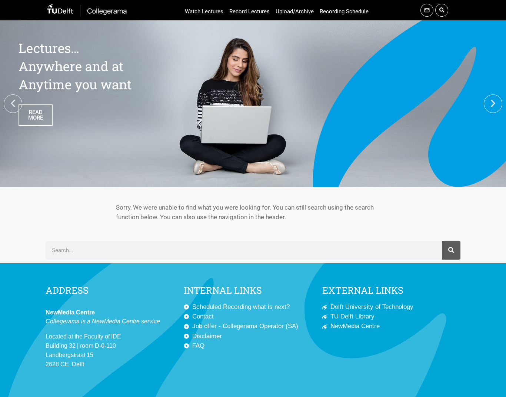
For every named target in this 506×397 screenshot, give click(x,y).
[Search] (451, 250)
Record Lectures (249, 11)
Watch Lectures (204, 11)
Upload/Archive (295, 11)
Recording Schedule (344, 11)
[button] (441, 10)
